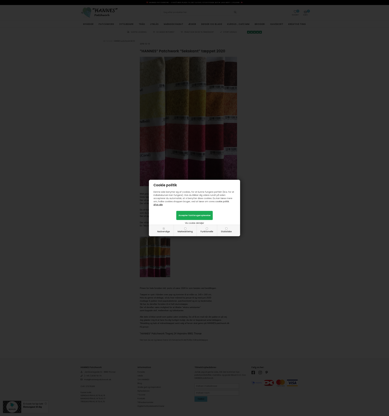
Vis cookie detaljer (194, 223)
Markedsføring (185, 231)
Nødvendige (163, 231)
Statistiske (226, 231)
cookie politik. (222, 201)
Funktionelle (207, 231)
